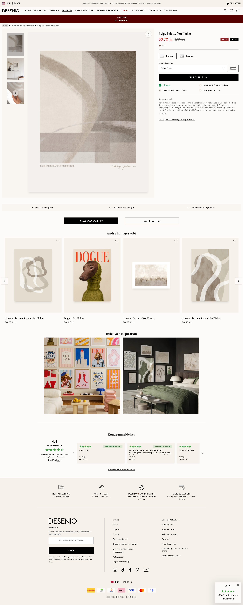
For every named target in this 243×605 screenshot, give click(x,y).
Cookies (166, 539)
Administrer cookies (171, 556)
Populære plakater (35, 10)
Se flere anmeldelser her (121, 469)
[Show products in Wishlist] (231, 10)
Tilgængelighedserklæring (125, 544)
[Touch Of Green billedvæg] (161, 376)
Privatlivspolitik (169, 544)
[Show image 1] (15, 44)
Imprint (116, 529)
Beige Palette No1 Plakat (48, 25)
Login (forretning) (121, 561)
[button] (233, 68)
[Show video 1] (15, 93)
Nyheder (54, 10)
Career (116, 534)
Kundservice (168, 524)
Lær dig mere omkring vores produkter (177, 119)
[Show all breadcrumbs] (5, 25)
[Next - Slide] (238, 281)
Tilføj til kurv (198, 77)
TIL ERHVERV (171, 10)
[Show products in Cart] (238, 10)
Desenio (130, 597)
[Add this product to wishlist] (148, 34)
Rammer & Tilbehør (107, 10)
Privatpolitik (68, 557)
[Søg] (225, 11)
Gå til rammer (152, 221)
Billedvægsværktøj (91, 221)
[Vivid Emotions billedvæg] (82, 376)
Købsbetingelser (169, 534)
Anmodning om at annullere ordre (175, 549)
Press (115, 524)
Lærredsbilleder (84, 10)
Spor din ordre (168, 529)
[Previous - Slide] (4, 281)
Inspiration (155, 10)
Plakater (67, 10)
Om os (116, 520)
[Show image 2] (15, 69)
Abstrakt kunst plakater (23, 25)
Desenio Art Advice (171, 520)
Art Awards (118, 557)
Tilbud (124, 10)
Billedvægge (138, 10)
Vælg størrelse (166, 63)
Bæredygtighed (120, 539)
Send (71, 550)
